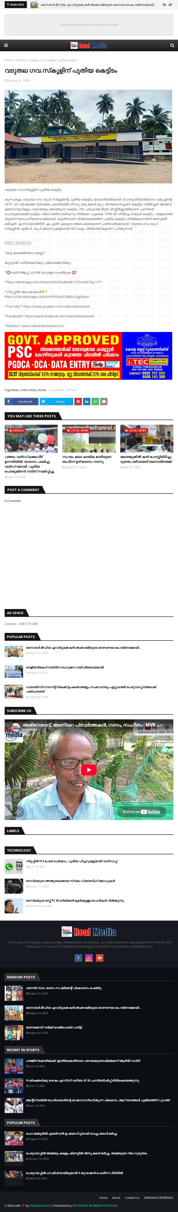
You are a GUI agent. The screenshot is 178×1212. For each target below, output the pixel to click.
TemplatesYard (40, 1206)
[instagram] (89, 958)
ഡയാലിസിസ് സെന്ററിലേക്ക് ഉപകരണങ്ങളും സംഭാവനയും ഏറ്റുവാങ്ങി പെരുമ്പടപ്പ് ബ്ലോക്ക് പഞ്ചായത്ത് (91, 689)
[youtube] (99, 958)
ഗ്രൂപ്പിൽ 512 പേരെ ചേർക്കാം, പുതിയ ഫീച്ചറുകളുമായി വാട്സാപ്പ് (71, 861)
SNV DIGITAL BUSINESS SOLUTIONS (95, 1206)
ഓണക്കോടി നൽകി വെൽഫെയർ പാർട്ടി (54, 1027)
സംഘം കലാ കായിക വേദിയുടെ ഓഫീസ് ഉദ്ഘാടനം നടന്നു (86, 459)
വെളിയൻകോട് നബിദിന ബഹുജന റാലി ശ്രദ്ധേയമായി (65, 667)
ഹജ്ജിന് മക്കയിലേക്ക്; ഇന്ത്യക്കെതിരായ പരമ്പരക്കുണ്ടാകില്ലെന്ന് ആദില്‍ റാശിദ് (83, 1061)
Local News (56, 390)
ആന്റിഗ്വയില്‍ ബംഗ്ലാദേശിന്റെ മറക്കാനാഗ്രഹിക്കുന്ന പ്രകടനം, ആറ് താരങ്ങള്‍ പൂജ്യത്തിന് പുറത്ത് (98, 1100)
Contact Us (132, 1198)
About (116, 1198)
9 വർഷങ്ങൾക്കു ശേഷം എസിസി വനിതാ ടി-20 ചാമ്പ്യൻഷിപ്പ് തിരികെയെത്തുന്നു (82, 1080)
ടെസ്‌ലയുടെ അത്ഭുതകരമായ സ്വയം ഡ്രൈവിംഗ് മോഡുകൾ (70, 881)
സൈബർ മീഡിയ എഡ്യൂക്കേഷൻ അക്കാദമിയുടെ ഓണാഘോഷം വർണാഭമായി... (98, 5)
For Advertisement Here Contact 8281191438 (89, 25)
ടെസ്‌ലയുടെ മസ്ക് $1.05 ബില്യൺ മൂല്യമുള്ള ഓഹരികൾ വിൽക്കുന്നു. (75, 900)
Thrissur (20, 60)
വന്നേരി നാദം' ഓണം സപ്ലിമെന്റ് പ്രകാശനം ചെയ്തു (63, 988)
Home (9, 60)
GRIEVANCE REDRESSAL (158, 1198)
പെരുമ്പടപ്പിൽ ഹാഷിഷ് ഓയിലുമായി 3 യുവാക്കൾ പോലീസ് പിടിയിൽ (74, 1173)
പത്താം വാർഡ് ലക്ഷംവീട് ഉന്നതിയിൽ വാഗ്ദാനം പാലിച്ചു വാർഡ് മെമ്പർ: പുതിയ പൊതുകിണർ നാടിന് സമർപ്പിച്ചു (29, 463)
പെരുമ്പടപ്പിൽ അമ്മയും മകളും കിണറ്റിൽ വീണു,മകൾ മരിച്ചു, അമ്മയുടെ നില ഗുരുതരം (86, 1153)
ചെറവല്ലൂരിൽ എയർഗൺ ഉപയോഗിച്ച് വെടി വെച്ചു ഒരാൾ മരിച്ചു (71, 1133)
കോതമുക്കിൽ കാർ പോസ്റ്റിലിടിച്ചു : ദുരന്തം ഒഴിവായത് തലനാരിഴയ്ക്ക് (146, 459)
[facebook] (78, 958)
